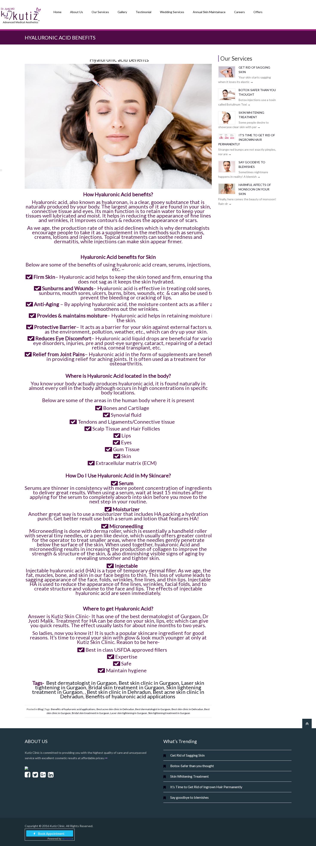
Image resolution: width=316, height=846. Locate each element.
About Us (76, 12)
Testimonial (143, 12)
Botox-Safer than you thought (192, 766)
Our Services (100, 12)
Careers (239, 12)
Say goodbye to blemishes (189, 797)
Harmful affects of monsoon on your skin (255, 189)
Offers (257, 12)
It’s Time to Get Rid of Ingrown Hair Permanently (246, 139)
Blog (40, 709)
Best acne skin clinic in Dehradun (115, 709)
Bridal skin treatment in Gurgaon (126, 687)
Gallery (122, 12)
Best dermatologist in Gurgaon (81, 683)
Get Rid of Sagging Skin (187, 755)
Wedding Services (172, 12)
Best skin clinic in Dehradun (119, 692)
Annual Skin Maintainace (209, 12)
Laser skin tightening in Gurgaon (128, 713)
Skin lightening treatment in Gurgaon (169, 713)
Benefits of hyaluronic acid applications (131, 696)
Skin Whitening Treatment (189, 776)
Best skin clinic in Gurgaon (149, 683)
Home (57, 12)
